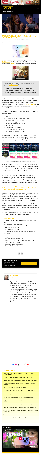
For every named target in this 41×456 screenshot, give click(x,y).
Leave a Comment (26, 39)
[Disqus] (20, 318)
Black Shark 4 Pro (30, 104)
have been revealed (13, 85)
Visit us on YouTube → (20, 450)
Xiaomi (12, 63)
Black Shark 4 (6, 62)
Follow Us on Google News (29, 263)
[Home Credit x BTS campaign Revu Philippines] (20, 2)
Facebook (12, 277)
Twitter (16, 277)
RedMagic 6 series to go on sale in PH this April (15, 188)
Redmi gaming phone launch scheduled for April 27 (22, 186)
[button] (38, 9)
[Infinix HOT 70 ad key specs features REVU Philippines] (20, 51)
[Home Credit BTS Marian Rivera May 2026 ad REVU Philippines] (20, 73)
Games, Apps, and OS (6, 39)
